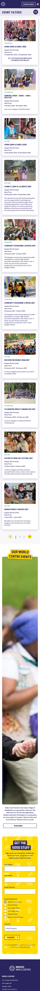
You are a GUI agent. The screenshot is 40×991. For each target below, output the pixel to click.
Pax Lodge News (13, 911)
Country (7, 924)
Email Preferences (10, 899)
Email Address (9, 887)
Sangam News (13, 914)
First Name (8, 864)
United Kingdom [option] (11, 928)
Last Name (8, 875)
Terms (29, 945)
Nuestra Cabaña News (15, 917)
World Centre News (15, 902)
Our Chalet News (14, 908)
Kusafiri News (13, 905)
